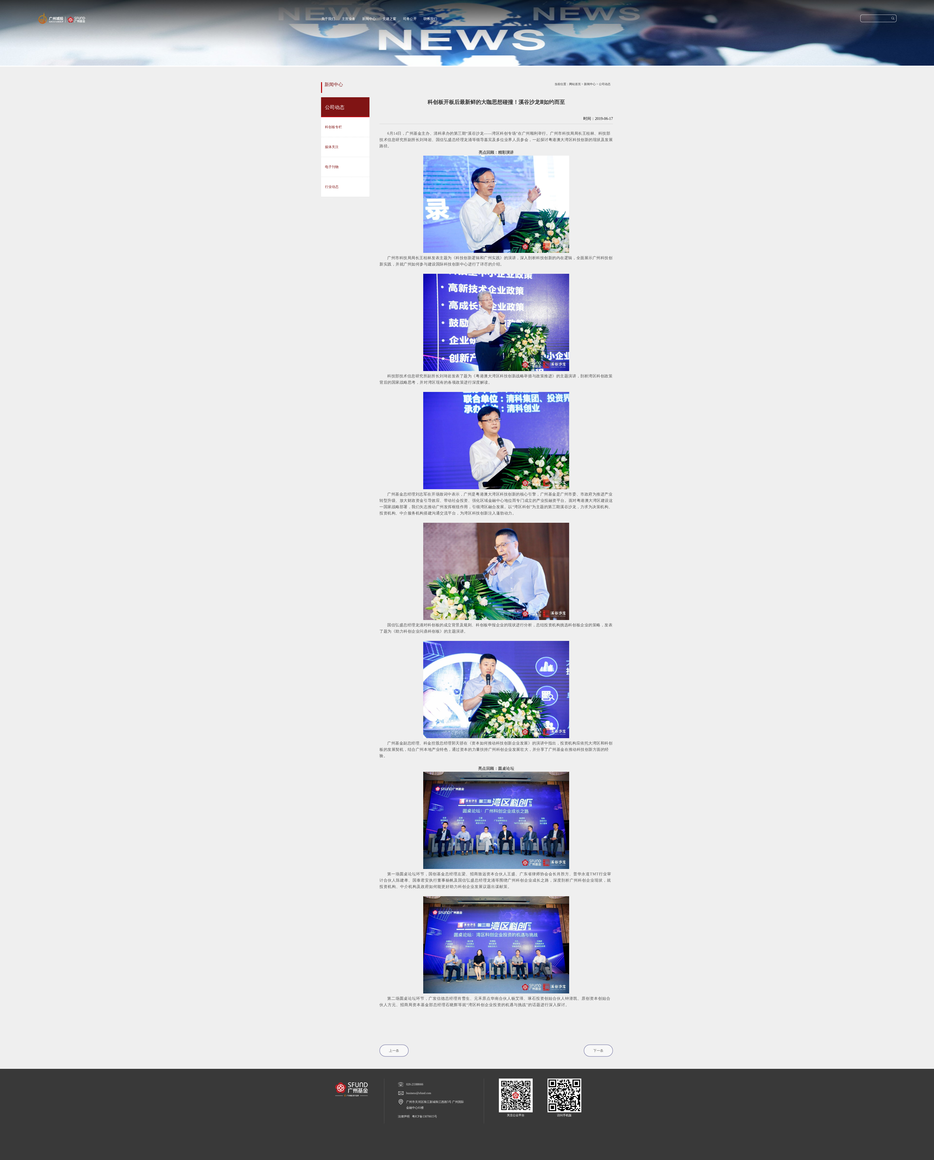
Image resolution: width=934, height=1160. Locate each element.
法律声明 (404, 1116)
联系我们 (430, 19)
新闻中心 (369, 19)
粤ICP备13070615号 (424, 1116)
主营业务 (348, 19)
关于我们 (328, 19)
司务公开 (410, 19)
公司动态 (605, 84)
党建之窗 (389, 19)
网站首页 (575, 84)
